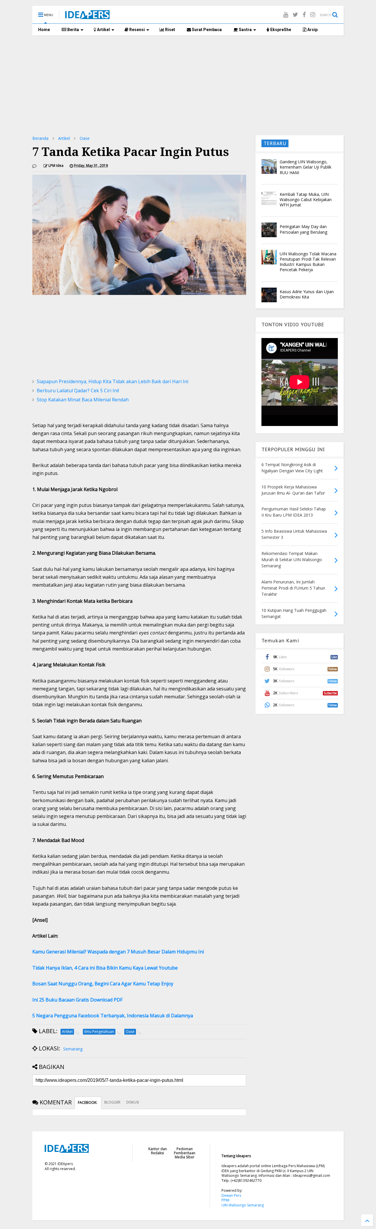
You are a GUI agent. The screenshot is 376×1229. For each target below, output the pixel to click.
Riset (169, 29)
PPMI (225, 1200)
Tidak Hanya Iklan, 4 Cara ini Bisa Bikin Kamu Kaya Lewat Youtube (105, 968)
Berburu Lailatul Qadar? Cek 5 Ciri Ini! (78, 390)
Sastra (245, 29)
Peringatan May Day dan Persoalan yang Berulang (303, 229)
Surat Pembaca (206, 29)
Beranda (40, 138)
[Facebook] (304, 14)
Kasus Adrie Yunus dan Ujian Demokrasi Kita (307, 294)
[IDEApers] (87, 16)
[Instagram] (312, 14)
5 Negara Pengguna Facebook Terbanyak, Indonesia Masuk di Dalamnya (112, 1015)
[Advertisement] (188, 85)
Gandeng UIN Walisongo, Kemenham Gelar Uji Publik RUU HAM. (305, 167)
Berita (72, 29)
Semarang (73, 1049)
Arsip (312, 29)
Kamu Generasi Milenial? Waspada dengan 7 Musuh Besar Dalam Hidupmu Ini (118, 951)
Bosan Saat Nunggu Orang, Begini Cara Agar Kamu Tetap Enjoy (102, 983)
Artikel (103, 29)
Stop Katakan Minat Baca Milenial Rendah (83, 399)
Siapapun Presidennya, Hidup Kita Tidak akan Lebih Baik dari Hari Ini (112, 381)
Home (44, 29)
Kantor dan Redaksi (157, 1150)
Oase (85, 138)
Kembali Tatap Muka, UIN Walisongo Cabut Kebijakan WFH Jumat (306, 199)
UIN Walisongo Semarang (242, 1205)
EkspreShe (280, 29)
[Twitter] (295, 14)
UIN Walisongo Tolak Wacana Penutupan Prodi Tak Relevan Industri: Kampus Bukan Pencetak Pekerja (308, 262)
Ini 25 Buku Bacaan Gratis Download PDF (77, 1000)
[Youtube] (285, 14)
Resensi (136, 29)
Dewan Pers (231, 1195)
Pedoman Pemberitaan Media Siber (184, 1153)
